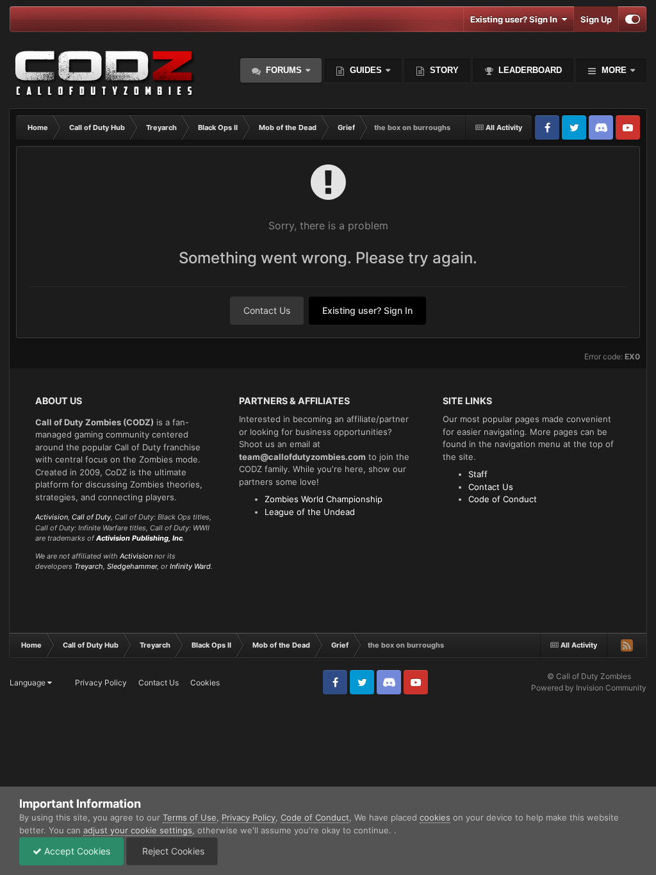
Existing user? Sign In (515, 19)
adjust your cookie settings (137, 830)
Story (443, 70)
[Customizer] (632, 19)
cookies (435, 817)
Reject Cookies (172, 851)
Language (28, 682)
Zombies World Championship (323, 499)
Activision (51, 516)
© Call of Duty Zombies (589, 676)
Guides (365, 70)
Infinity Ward (190, 566)
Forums (282, 70)
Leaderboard (529, 70)
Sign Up (596, 19)
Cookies (205, 682)
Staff (478, 474)
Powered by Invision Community (588, 687)
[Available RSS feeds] (626, 645)
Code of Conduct (502, 499)
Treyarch (88, 566)
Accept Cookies (76, 851)
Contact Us (266, 310)
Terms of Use (190, 817)
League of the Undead (310, 512)
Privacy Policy (101, 682)
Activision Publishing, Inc (139, 538)
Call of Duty (91, 516)
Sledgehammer (132, 566)
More (614, 70)
